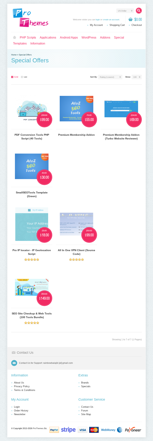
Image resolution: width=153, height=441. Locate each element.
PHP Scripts (28, 37)
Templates (20, 43)
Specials (85, 386)
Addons (105, 37)
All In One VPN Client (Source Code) (76, 252)
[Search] (139, 11)
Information (37, 43)
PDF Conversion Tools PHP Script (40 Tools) (32, 136)
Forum (84, 410)
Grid (16, 77)
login (98, 19)
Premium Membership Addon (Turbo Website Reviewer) (121, 136)
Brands (85, 382)
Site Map (86, 414)
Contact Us (87, 406)
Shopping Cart (117, 25)
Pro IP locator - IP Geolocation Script (32, 252)
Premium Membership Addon (76, 134)
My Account (96, 25)
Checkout (137, 25)
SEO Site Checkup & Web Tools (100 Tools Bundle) (32, 315)
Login (17, 406)
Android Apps (69, 37)
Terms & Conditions (24, 390)
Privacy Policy (22, 386)
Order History (21, 410)
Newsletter (19, 414)
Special (119, 37)
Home (14, 38)
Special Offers (25, 55)
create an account (111, 19)
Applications (48, 37)
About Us (19, 382)
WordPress (89, 37)
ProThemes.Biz (40, 428)
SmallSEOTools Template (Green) (32, 194)
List (25, 77)
